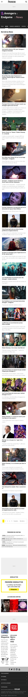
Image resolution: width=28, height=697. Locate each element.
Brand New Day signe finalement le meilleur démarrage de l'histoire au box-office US (13, 77)
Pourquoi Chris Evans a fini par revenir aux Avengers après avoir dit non (14, 104)
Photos (24, 26)
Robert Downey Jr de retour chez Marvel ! (13, 348)
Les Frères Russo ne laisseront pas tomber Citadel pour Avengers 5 (14, 370)
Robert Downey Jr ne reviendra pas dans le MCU (14, 464)
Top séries (3, 676)
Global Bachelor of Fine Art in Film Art (19, 691)
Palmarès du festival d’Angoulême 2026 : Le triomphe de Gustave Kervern (13, 536)
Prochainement (5, 673)
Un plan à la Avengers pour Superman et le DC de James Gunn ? (14, 253)
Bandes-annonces (15, 26)
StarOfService (3, 692)
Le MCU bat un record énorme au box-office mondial (12, 323)
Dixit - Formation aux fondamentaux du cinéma (15, 692)
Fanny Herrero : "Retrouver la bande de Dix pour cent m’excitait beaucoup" (14, 546)
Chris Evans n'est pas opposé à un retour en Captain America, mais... (13, 509)
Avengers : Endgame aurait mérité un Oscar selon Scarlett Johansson (12, 181)
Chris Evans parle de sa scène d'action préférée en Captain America (12, 229)
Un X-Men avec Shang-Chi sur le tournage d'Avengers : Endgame (13, 158)
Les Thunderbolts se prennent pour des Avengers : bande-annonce (13, 278)
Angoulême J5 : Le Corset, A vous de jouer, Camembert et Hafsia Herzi (13, 542)
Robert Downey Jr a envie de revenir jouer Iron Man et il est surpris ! (13, 417)
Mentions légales (4, 695)
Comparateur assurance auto (6, 691)
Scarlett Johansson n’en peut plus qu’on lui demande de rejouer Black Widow (14, 208)
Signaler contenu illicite (12, 695)
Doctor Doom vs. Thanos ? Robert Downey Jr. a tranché (13, 133)
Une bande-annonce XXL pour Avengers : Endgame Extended (13, 50)
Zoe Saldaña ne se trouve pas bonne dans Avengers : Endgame (13, 301)
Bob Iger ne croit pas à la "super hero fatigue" (12, 440)
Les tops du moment (6, 683)
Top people (3, 679)
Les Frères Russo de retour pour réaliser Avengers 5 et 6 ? (13, 393)
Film (2, 26)
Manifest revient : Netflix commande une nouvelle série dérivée (12, 539)
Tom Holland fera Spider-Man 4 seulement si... (14, 487)
